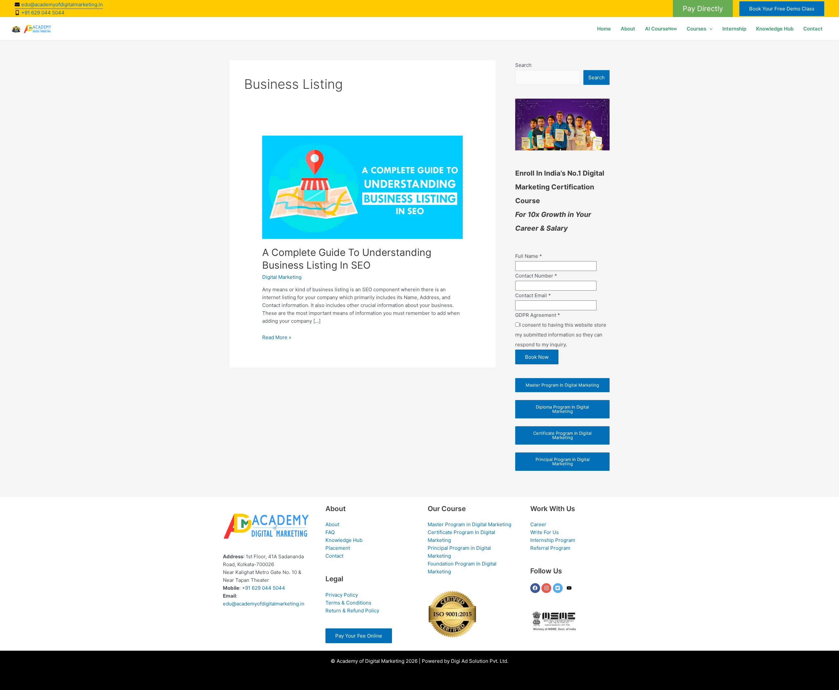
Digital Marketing (282, 277)
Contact (813, 29)
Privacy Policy (341, 595)
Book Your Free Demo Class (781, 9)
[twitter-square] (558, 588)
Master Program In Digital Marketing (562, 385)
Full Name (528, 256)
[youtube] (570, 588)
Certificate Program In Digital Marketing (562, 435)
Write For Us (544, 532)
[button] (703, 8)
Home (604, 29)
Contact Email (533, 295)
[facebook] (536, 588)
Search (523, 65)
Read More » (276, 337)
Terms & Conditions (348, 603)
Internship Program (552, 540)
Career (538, 524)
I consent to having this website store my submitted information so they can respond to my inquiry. (560, 335)
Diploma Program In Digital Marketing (562, 409)
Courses (696, 29)
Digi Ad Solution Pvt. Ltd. (479, 661)
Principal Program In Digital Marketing (563, 461)
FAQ (330, 532)
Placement (337, 548)
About (628, 29)
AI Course (661, 29)
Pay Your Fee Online (358, 636)
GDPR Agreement (537, 315)
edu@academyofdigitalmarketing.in (263, 604)
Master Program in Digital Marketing (469, 524)
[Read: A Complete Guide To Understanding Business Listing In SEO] (362, 187)
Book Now (537, 357)
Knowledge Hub (774, 29)
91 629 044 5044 (265, 588)
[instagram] (547, 588)
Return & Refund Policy (352, 610)
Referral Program (550, 548)
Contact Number (536, 276)
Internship (734, 29)
